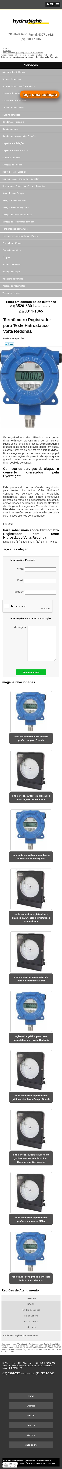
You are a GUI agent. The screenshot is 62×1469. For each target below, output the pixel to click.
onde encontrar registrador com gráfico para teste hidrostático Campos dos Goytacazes (31, 1158)
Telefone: (19, 592)
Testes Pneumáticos (11, 250)
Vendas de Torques (11, 293)
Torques (6, 257)
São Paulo (31, 1327)
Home (31, 1396)
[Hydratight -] (31, 19)
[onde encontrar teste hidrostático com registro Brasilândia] (31, 770)
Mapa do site (31, 1445)
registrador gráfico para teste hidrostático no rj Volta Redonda (31, 1038)
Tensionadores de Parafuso (15, 229)
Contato (31, 1435)
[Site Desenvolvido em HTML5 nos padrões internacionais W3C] (9, 1466)
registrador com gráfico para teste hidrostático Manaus (31, 1278)
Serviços (31, 65)
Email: (21, 580)
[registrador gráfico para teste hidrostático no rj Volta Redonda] (31, 1010)
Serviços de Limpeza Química (15, 207)
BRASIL (31, 1304)
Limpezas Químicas (11, 157)
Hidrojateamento (10, 129)
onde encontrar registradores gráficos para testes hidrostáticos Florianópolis (31, 918)
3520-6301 (20, 34)
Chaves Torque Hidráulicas (14, 100)
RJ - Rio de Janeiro (31, 1310)
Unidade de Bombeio (11, 264)
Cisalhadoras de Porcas (13, 108)
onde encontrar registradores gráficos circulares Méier (31, 1219)
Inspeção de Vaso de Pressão (15, 150)
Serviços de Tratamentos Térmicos (18, 222)
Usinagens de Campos (12, 279)
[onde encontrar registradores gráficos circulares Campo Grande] (31, 1069)
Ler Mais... (9, 524)
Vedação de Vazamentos (13, 286)
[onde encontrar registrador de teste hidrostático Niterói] (31, 951)
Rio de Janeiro (31, 1315)
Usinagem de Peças (11, 272)
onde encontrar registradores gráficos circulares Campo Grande (31, 1097)
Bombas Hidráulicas (11, 79)
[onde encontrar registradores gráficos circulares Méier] (31, 1191)
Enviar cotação (31, 672)
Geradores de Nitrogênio (13, 122)
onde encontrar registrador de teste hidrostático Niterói (31, 979)
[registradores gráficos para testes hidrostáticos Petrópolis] (31, 829)
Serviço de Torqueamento (13, 200)
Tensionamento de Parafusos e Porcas (20, 236)
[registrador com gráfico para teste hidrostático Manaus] (31, 1251)
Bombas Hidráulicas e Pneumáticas (18, 86)
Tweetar (9, 344)
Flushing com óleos (11, 115)
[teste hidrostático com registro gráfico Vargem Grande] (31, 710)
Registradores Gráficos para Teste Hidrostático (23, 186)
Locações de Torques (12, 165)
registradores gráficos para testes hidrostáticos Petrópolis (31, 857)
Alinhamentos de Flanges (13, 72)
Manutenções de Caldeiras (14, 172)
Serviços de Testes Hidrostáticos (17, 215)
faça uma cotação (39, 94)
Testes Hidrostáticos (11, 243)
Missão (31, 1415)
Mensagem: (20, 627)
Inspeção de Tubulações (13, 143)
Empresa (31, 1406)
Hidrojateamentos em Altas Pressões (19, 136)
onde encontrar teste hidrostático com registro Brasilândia (31, 797)
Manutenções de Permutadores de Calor (20, 179)
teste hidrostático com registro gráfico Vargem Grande (31, 738)
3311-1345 (33, 39)
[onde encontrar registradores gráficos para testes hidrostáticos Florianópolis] (31, 888)
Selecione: (31, 1298)
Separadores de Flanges (13, 193)
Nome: (21, 568)
